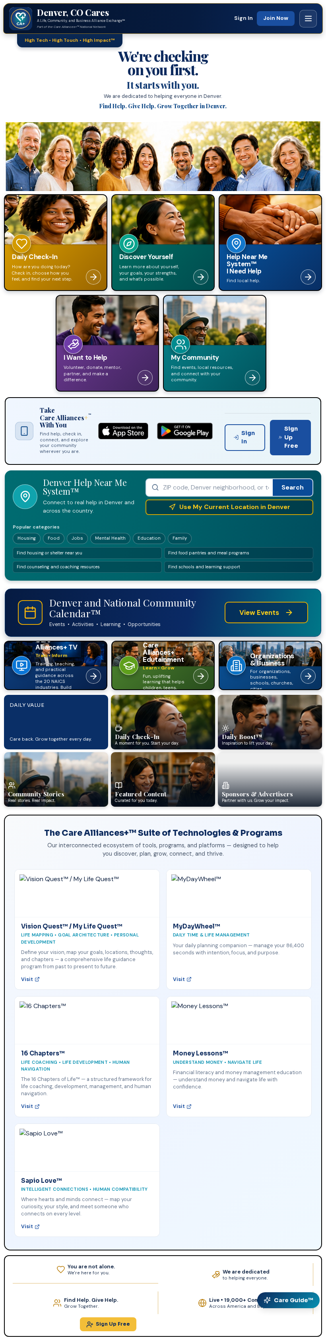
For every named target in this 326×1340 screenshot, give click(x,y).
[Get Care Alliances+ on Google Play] (185, 431)
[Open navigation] (308, 18)
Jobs (77, 538)
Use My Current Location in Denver (234, 507)
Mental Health (110, 538)
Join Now (275, 18)
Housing (26, 538)
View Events (259, 612)
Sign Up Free (291, 437)
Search (292, 487)
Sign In (243, 18)
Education (149, 538)
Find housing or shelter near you (49, 553)
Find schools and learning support (204, 567)
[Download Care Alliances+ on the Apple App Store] (123, 431)
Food (54, 538)
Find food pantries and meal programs (208, 553)
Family (180, 538)
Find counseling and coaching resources (58, 567)
